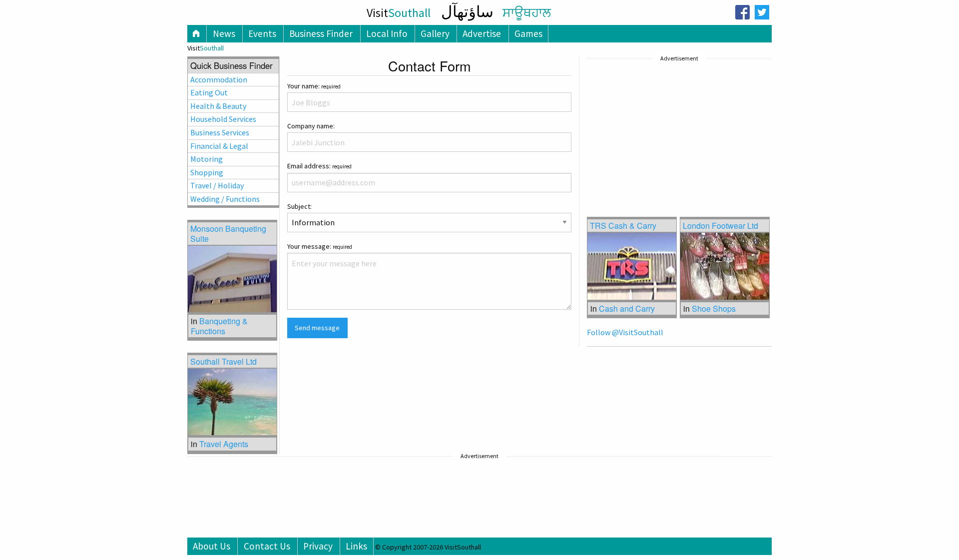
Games (528, 33)
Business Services (219, 132)
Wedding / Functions (225, 199)
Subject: (299, 206)
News (224, 33)
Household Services (223, 119)
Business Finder (321, 33)
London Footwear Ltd (720, 225)
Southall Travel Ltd (223, 361)
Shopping (206, 172)
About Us (211, 546)
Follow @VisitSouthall (625, 332)
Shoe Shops (714, 308)
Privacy (318, 546)
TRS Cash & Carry (623, 225)
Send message (317, 327)
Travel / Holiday (217, 185)
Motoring (206, 159)
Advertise (482, 33)
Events (262, 33)
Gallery (435, 33)
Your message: (319, 246)
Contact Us (267, 546)
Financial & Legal (219, 146)
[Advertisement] (662, 127)
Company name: (311, 125)
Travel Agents (223, 444)
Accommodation (218, 79)
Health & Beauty (218, 106)
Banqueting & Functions (219, 325)
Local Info (387, 33)
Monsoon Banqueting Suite (228, 233)
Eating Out (209, 92)
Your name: (314, 85)
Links (356, 546)
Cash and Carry (627, 308)
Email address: (319, 165)
